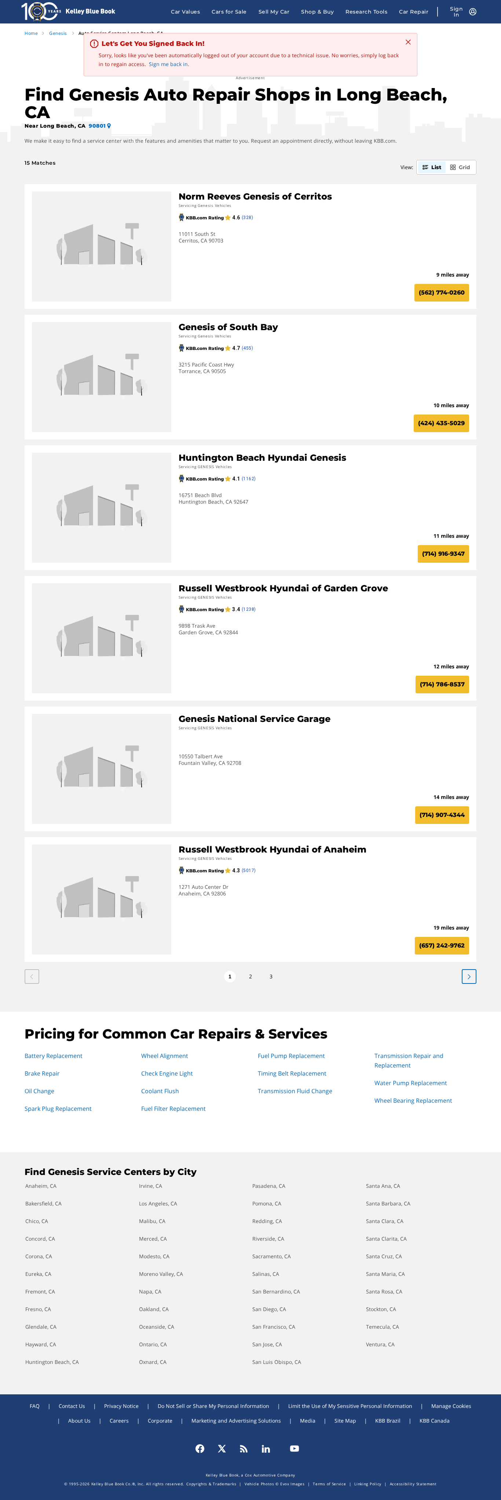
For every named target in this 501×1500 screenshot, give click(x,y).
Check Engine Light (167, 1073)
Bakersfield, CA (43, 1203)
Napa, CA (150, 1291)
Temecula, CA (382, 1326)
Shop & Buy (317, 11)
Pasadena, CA (268, 1185)
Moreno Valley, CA (161, 1273)
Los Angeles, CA (158, 1203)
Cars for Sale (229, 11)
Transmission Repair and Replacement (408, 1060)
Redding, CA (267, 1221)
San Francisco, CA (273, 1326)
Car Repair (413, 11)
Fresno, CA (38, 1309)
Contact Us (72, 1405)
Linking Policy (367, 1483)
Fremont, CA (40, 1291)
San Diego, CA (269, 1309)
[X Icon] (222, 1448)
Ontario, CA (153, 1344)
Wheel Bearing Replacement (413, 1100)
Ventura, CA (380, 1344)
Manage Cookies (451, 1405)
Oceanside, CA (156, 1326)
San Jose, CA (267, 1344)
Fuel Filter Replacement (173, 1109)
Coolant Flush (160, 1091)
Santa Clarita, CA (386, 1238)
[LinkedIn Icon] (266, 1448)
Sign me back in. (169, 64)
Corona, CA (38, 1256)
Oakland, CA (154, 1309)
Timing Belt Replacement (292, 1073)
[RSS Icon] (244, 1448)
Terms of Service (329, 1483)
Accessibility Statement (413, 1483)
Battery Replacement (54, 1056)
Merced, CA (153, 1238)
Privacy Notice (121, 1405)
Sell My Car (274, 11)
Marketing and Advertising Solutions (236, 1420)
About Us (79, 1420)
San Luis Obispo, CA (276, 1361)
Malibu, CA (152, 1221)
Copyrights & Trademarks (211, 1483)
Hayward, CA (40, 1344)
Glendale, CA (40, 1326)
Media (307, 1420)
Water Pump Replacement (410, 1083)
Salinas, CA (265, 1273)
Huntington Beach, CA (52, 1361)
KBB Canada (435, 1420)
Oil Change (39, 1091)
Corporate (160, 1420)
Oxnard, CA (153, 1361)
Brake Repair (42, 1073)
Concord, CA (40, 1238)
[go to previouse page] (469, 976)
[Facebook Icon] (203, 1448)
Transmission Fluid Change (295, 1091)
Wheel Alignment (164, 1056)
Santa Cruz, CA (384, 1256)
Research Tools (366, 11)
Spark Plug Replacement (58, 1109)
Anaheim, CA (40, 1185)
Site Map (345, 1420)
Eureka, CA (38, 1273)
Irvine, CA (150, 1185)
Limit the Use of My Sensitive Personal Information (350, 1405)
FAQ (35, 1405)
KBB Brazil (388, 1420)
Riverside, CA (268, 1238)
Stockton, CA (381, 1309)
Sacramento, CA (271, 1256)
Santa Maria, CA (385, 1273)
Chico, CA (36, 1221)
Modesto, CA (154, 1256)
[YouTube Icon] (291, 1448)
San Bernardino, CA (276, 1291)
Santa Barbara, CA (388, 1203)
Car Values (185, 11)
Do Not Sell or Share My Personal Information (213, 1405)
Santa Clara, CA (384, 1221)
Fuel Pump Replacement (291, 1056)
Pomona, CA (266, 1203)
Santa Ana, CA (383, 1185)
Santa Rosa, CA (384, 1291)
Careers (119, 1420)
